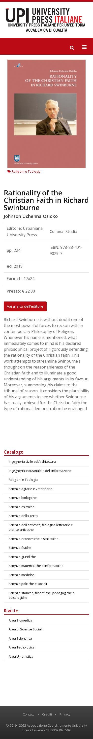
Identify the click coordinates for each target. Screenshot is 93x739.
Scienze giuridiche (22, 556)
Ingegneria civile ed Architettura (32, 461)
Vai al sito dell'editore (25, 306)
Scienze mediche (21, 575)
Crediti (47, 714)
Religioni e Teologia (25, 171)
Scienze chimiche (21, 507)
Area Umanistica (21, 656)
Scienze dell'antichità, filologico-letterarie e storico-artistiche (41, 527)
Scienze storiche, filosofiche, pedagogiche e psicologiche (42, 595)
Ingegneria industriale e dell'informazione (40, 470)
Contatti (28, 714)
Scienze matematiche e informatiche (36, 565)
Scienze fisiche (20, 547)
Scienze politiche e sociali (28, 583)
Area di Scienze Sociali (25, 629)
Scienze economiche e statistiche (34, 538)
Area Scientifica (20, 638)
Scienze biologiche (23, 497)
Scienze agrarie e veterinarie (30, 488)
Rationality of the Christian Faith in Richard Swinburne (46, 200)
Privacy (65, 714)
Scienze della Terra (23, 515)
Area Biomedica (20, 620)
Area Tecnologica (21, 647)
